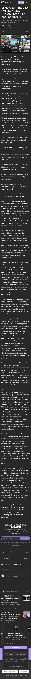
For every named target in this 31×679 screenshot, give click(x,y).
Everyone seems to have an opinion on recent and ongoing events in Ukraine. (10, 603)
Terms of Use (23, 542)
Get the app (23, 671)
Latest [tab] (8, 591)
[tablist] (8, 570)
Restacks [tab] (12, 570)
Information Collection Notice (18, 544)
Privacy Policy (21, 661)
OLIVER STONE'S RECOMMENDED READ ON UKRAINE (11, 598)
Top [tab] (3, 591)
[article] (15, 602)
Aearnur (8, 25)
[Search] (28, 591)
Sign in (27, 2)
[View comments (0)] (7, 31)
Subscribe (21, 2)
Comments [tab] (5, 570)
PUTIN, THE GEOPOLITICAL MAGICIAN (11, 613)
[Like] (3, 31)
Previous (6, 558)
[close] (26, 625)
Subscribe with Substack (17, 654)
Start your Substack (11, 671)
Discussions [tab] (14, 591)
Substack (7, 675)
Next (25, 558)
